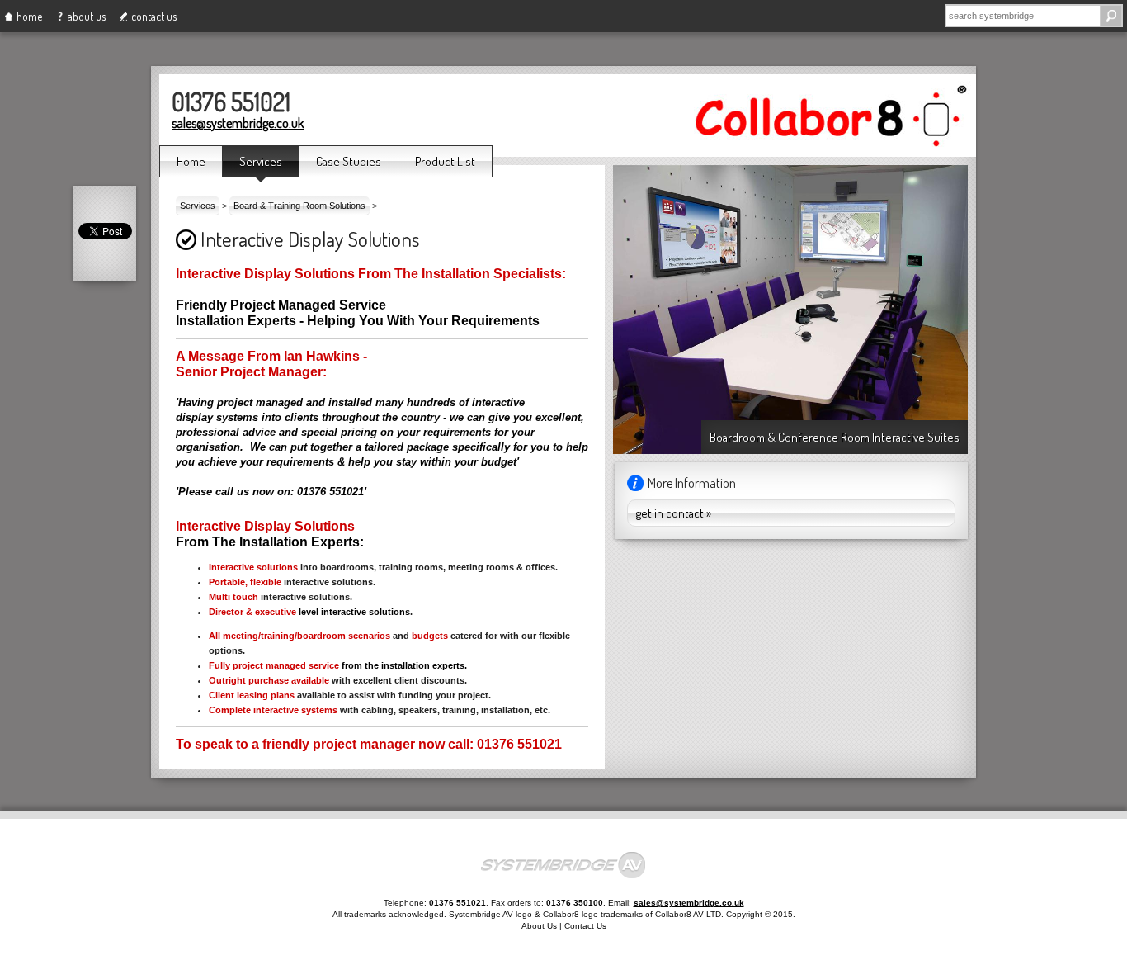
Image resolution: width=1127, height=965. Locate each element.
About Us (539, 925)
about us (87, 16)
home (29, 16)
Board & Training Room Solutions (299, 206)
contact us (154, 16)
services (260, 161)
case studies (348, 161)
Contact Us (585, 925)
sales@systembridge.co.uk (238, 123)
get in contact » (673, 513)
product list (445, 161)
